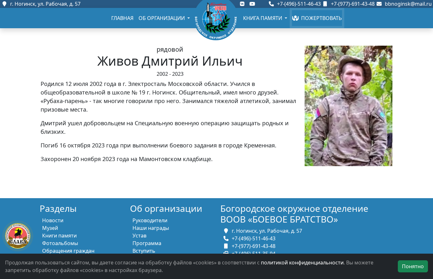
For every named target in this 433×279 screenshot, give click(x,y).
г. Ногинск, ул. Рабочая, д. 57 (44, 3)
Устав (139, 235)
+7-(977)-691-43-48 (352, 3)
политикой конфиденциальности (302, 262)
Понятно (413, 266)
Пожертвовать (320, 18)
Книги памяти (59, 235)
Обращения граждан (68, 250)
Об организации (162, 18)
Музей (50, 227)
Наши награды (150, 227)
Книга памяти (263, 18)
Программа (146, 243)
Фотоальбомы (60, 243)
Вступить (143, 250)
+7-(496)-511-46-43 (298, 3)
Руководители (149, 220)
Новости (52, 220)
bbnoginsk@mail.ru (407, 3)
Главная (122, 18)
